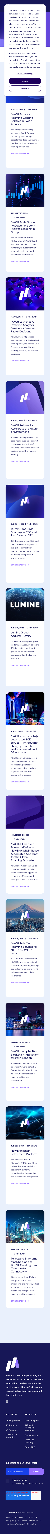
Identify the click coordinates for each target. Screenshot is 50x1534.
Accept (25, 81)
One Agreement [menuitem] (13, 1420)
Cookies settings (25, 73)
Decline (25, 88)
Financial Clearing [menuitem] (29, 1441)
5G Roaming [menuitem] (12, 1425)
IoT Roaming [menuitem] (12, 1430)
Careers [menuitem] (31, 1517)
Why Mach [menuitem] (19, 1517)
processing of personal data (27, 1483)
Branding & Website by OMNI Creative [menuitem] (21, 1524)
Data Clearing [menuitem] (31, 1435)
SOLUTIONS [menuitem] (11, 1414)
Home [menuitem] (8, 1517)
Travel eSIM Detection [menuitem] (11, 1435)
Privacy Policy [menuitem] (11, 1521)
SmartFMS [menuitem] (30, 1447)
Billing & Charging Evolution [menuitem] (29, 1428)
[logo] (12, 1364)
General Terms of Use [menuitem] (29, 1521)
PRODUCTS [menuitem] (30, 1414)
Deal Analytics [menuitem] (32, 1420)
